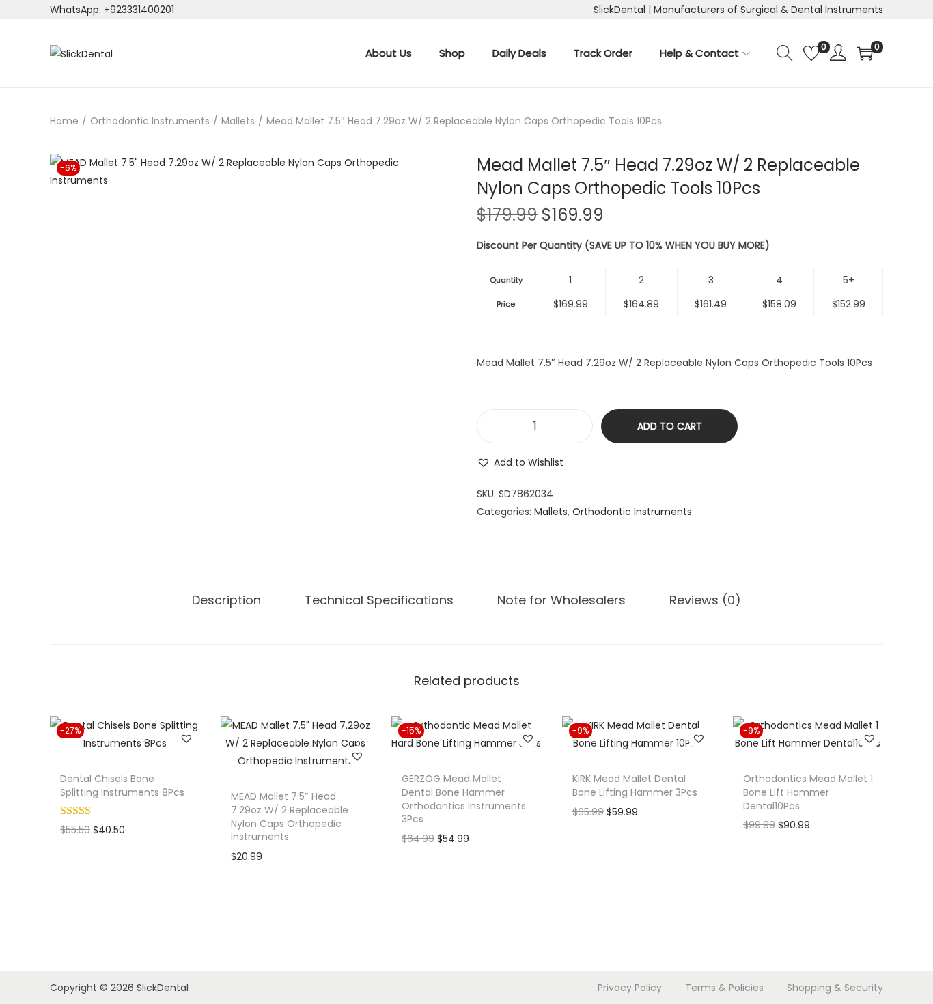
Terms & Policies (724, 987)
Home (64, 121)
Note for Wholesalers (561, 600)
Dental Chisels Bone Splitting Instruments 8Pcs (122, 785)
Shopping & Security (835, 987)
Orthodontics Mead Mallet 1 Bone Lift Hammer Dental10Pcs (808, 792)
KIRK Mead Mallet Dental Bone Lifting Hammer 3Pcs (634, 785)
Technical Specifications (379, 600)
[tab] (226, 600)
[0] (811, 53)
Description (226, 600)
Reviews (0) (705, 600)
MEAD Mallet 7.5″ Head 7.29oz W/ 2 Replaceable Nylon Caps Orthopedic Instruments (289, 816)
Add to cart (669, 426)
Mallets (238, 121)
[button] (520, 462)
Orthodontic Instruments (150, 121)
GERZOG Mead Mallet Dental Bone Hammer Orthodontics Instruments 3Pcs (464, 799)
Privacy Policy (630, 987)
